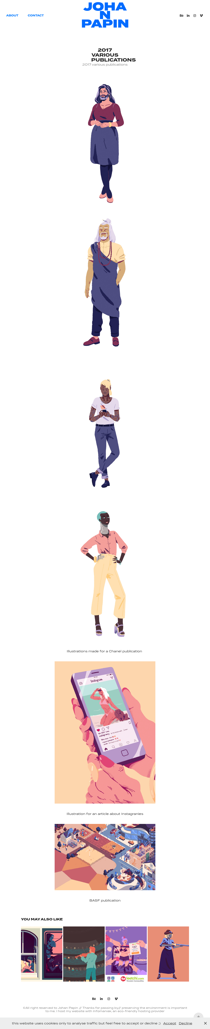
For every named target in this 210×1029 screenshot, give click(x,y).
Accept (169, 1023)
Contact (36, 15)
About (12, 15)
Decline (185, 1023)
